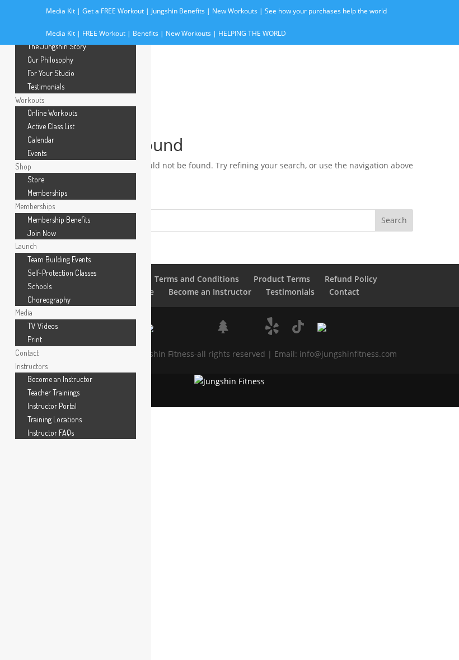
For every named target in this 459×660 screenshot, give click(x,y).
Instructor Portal (52, 406)
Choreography (49, 299)
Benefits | (149, 33)
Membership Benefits (58, 219)
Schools (39, 286)
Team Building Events (59, 259)
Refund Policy (351, 279)
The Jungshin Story (56, 46)
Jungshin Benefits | (181, 11)
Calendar (40, 139)
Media (23, 312)
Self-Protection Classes (61, 272)
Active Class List (50, 126)
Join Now (41, 233)
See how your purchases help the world (326, 11)
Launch (26, 246)
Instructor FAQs (50, 432)
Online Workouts (52, 112)
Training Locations (54, 419)
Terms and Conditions (196, 279)
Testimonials (290, 291)
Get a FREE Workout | (116, 11)
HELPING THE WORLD (252, 33)
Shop (23, 166)
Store (35, 179)
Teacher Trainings (53, 392)
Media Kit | (64, 11)
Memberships (47, 192)
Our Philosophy (50, 59)
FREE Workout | (107, 33)
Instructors (31, 366)
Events (36, 153)
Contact (344, 291)
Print (34, 339)
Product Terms (282, 279)
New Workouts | (238, 11)
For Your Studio (50, 73)
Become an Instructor (209, 291)
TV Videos (42, 326)
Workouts (29, 100)
